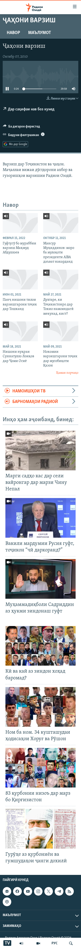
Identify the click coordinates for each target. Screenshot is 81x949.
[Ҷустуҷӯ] (71, 943)
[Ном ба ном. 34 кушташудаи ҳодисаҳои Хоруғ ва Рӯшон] (40, 707)
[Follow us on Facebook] (17, 891)
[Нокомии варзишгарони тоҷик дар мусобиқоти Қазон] (60, 331)
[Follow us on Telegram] (59, 891)
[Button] (21, 127)
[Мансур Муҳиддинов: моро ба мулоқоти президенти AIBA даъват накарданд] (60, 223)
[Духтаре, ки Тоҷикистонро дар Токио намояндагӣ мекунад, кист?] (60, 279)
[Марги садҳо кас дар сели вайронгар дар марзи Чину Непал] (40, 450)
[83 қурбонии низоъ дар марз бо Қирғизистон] (40, 767)
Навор (13, 33)
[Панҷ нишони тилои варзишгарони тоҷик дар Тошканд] (20, 279)
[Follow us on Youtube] (28, 891)
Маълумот (39, 33)
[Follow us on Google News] (7, 891)
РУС (55, 943)
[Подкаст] (7, 901)
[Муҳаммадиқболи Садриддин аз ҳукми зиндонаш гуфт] (40, 579)
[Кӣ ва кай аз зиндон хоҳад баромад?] (40, 646)
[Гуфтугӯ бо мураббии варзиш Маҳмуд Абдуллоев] (20, 223)
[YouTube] (38, 943)
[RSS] (69, 891)
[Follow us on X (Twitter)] (48, 891)
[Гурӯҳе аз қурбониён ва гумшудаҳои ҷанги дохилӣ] (40, 829)
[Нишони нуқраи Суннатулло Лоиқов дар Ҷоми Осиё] (20, 331)
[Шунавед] (21, 943)
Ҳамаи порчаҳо (67, 373)
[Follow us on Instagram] (38, 891)
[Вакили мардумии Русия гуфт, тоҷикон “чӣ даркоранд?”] (40, 518)
